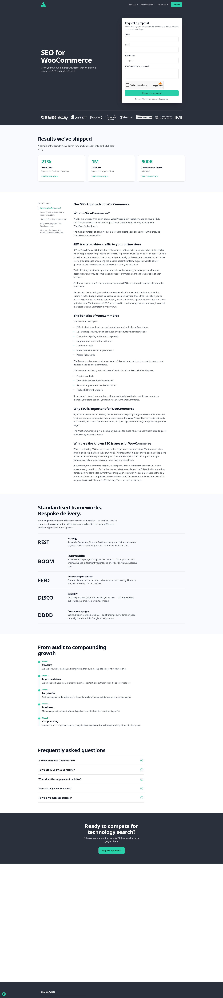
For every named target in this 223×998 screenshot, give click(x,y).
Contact (176, 4)
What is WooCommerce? (50, 208)
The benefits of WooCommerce (53, 219)
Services (133, 4)
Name (127, 34)
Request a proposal (151, 93)
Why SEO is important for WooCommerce (51, 224)
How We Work (147, 4)
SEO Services (48, 991)
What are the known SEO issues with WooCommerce (51, 231)
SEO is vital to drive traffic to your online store (52, 213)
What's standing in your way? (137, 66)
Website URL (130, 55)
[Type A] (43, 4)
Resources (162, 4)
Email (127, 45)
